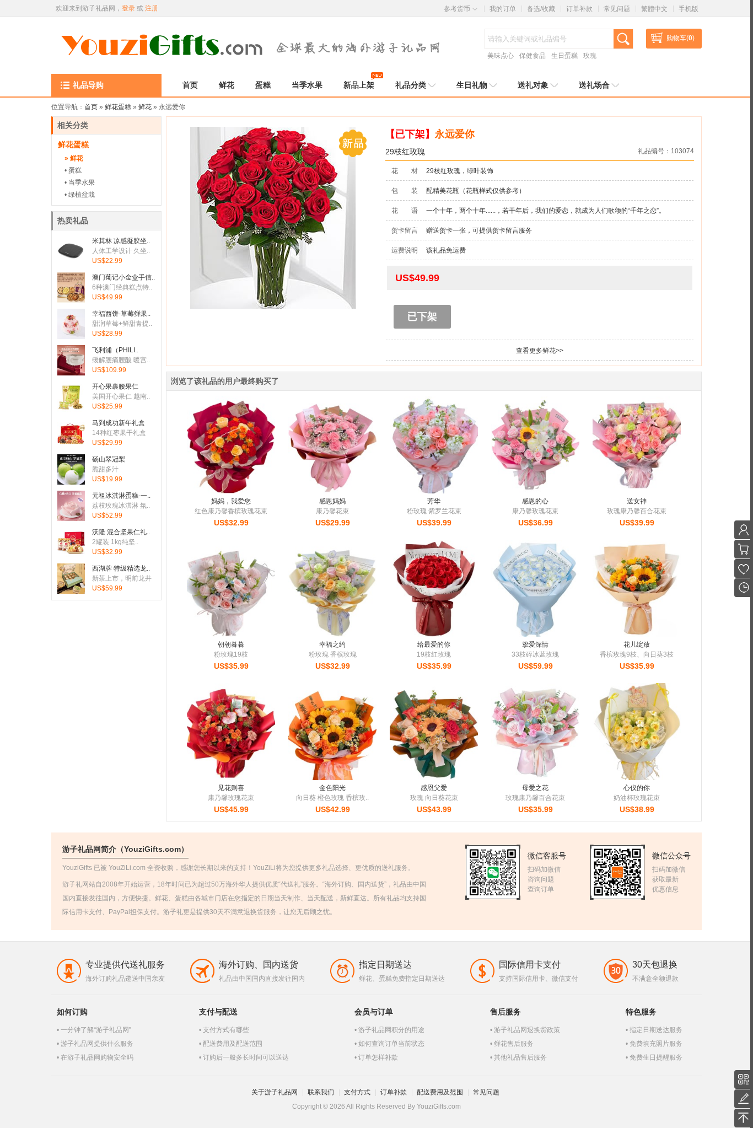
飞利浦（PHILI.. (115, 350)
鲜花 (145, 107)
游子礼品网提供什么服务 (97, 1044)
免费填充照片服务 (656, 1044)
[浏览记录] (743, 587)
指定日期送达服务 (656, 1030)
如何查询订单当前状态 (391, 1044)
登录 (128, 8)
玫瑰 (589, 56)
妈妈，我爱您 (231, 501)
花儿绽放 (636, 644)
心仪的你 (636, 788)
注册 (151, 8)
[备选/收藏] (743, 568)
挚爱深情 (535, 644)
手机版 (688, 9)
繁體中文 (654, 9)
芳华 (433, 501)
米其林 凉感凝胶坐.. (121, 241)
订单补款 (579, 9)
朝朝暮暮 (231, 644)
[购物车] (743, 549)
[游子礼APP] (743, 1079)
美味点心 (500, 56)
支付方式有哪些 (226, 1030)
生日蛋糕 (564, 56)
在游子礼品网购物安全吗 (97, 1057)
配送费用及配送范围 (232, 1044)
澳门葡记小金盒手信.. (123, 277)
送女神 (637, 501)
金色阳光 (332, 788)
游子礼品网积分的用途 (391, 1030)
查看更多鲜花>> (539, 350)
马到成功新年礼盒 (118, 423)
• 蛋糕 (73, 170)
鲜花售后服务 (514, 1044)
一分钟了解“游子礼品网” (96, 1030)
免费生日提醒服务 (656, 1057)
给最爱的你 (433, 644)
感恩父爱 (434, 788)
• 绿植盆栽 (79, 194)
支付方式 (357, 1092)
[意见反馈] (743, 1098)
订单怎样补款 (378, 1057)
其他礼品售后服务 (520, 1057)
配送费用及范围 (440, 1092)
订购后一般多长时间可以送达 (246, 1057)
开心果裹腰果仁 (115, 386)
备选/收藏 (541, 9)
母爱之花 (535, 788)
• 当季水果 (79, 182)
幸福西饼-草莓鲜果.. (121, 314)
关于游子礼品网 (274, 1092)
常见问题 (617, 9)
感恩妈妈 (332, 501)
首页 (91, 107)
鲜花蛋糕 (118, 107)
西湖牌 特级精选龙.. (121, 568)
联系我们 (321, 1092)
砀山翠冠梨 (108, 459)
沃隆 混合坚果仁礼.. (121, 532)
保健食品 (532, 56)
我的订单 (503, 9)
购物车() (680, 38)
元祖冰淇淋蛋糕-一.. (121, 495)
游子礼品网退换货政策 (527, 1030)
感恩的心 (535, 501)
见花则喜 (231, 788)
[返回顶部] (743, 1118)
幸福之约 (332, 644)
